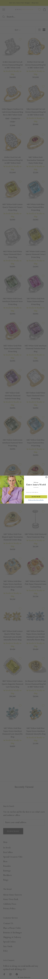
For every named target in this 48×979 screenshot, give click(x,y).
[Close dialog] (46, 477)
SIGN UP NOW (36, 496)
